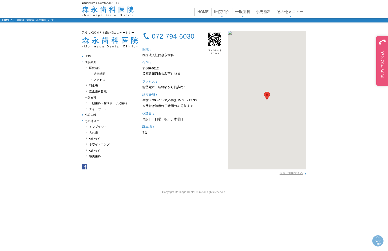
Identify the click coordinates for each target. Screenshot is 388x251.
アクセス (99, 79)
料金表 (93, 85)
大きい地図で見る (291, 173)
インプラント (98, 127)
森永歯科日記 (98, 91)
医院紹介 (95, 68)
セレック (95, 138)
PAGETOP (378, 242)
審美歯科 (95, 156)
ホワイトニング (99, 144)
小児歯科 (263, 12)
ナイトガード (98, 109)
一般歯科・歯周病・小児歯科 (108, 103)
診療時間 (99, 74)
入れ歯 (93, 132)
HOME (203, 12)
